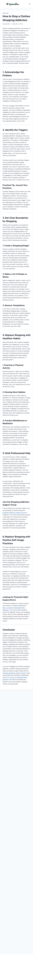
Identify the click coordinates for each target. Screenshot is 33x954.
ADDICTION (5, 13)
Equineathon (7, 24)
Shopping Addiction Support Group (14, 512)
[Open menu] (29, 4)
